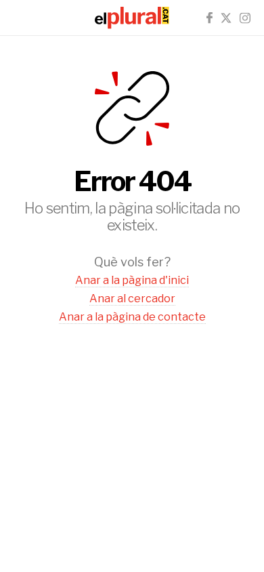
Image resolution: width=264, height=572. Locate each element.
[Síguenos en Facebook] (209, 18)
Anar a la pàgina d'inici (132, 280)
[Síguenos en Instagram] (245, 18)
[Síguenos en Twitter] (226, 18)
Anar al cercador (132, 298)
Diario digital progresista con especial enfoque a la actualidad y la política (132, 18)
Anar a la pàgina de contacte (132, 316)
